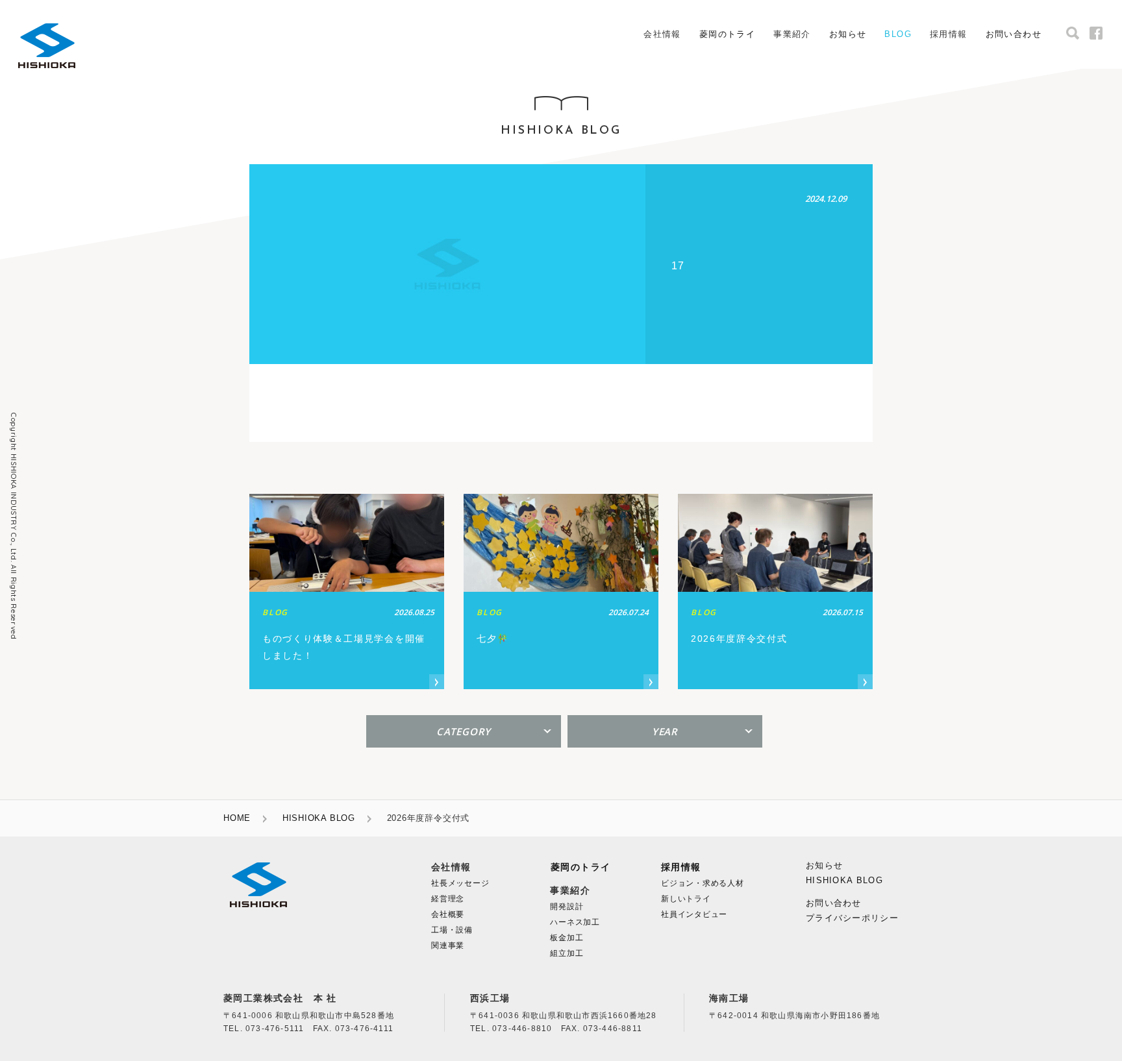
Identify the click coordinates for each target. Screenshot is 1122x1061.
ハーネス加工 (575, 922)
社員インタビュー (694, 914)
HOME (237, 818)
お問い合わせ (1013, 34)
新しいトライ (686, 898)
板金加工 (566, 937)
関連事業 (447, 945)
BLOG (898, 34)
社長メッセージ (460, 883)
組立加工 (566, 953)
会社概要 (447, 914)
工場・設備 (452, 929)
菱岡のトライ (727, 34)
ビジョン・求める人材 (702, 883)
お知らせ (848, 34)
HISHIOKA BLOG (318, 818)
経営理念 (447, 898)
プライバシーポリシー (852, 918)
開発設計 (566, 906)
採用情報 (681, 867)
